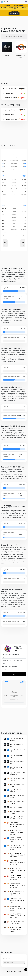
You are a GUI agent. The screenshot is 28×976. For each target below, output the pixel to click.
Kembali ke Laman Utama (14, 36)
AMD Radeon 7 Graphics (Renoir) (23, 175)
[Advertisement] (14, 20)
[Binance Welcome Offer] (14, 11)
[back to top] (25, 969)
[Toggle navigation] (26, 2)
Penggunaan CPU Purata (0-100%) (12, 660)
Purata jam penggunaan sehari (10, 654)
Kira (14, 674)
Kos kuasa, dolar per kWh (9, 666)
